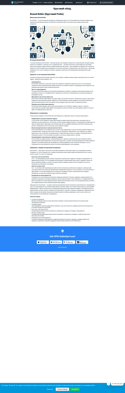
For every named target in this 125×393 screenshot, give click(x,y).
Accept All (75, 389)
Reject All (50, 389)
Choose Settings (62, 389)
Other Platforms (62, 247)
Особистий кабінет (107, 2)
